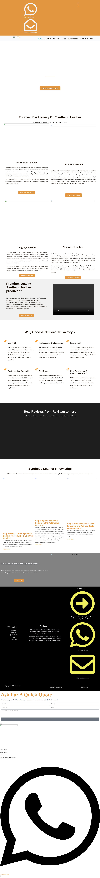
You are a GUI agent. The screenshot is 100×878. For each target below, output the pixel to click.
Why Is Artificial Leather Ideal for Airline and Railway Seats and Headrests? (80, 526)
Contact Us (84, 39)
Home (40, 39)
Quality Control (73, 39)
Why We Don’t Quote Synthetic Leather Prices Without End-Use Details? (18, 535)
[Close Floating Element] (1, 723)
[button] (56, 39)
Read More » (6, 549)
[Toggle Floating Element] (0, 876)
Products (56, 39)
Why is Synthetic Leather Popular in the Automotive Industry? (47, 522)
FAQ (91, 39)
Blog (64, 39)
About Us (48, 39)
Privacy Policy (84, 687)
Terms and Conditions (56, 687)
